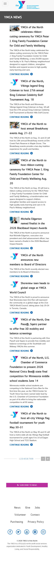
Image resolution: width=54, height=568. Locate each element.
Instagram (43, 531)
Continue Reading (19, 74)
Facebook (10, 531)
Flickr (35, 531)
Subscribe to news (28, 485)
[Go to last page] (48, 459)
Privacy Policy (36, 521)
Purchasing (16, 521)
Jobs (37, 507)
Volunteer (20, 514)
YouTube (26, 531)
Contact (35, 514)
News (17, 507)
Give (27, 507)
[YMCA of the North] (31, 5)
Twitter (18, 531)
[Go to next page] (43, 459)
